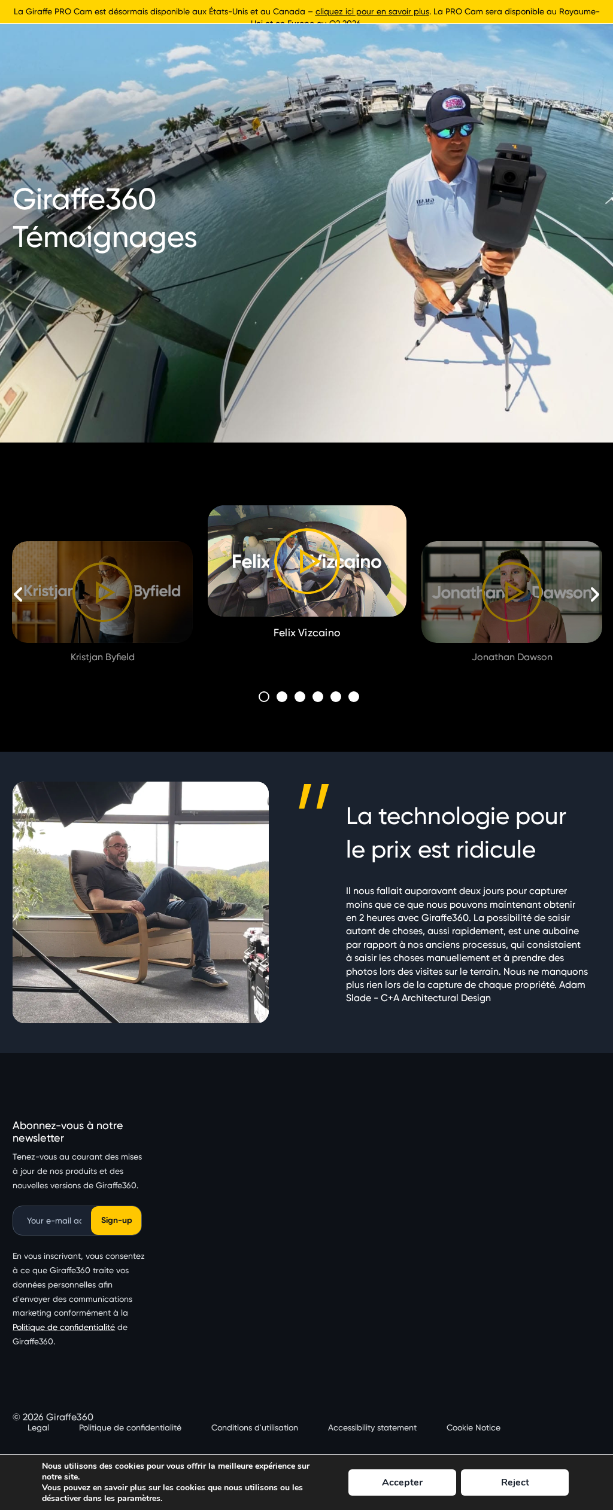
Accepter (402, 1482)
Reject (515, 1482)
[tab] (264, 696)
